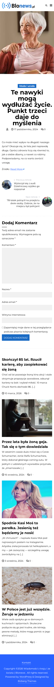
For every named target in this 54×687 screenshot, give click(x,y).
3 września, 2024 (14, 561)
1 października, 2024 (16, 642)
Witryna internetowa (13, 314)
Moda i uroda (27, 86)
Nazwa (6, 289)
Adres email (9, 302)
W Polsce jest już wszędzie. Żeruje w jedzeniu (26, 611)
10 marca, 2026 (13, 393)
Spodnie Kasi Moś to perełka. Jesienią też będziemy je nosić (20, 528)
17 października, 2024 (26, 129)
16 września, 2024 (14, 474)
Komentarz (9, 245)
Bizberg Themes (27, 681)
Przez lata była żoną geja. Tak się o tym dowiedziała (25, 444)
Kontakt (26, 662)
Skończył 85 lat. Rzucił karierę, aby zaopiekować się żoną (24, 364)
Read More (16, 169)
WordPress (25, 676)
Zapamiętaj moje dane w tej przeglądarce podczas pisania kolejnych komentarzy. (27, 329)
